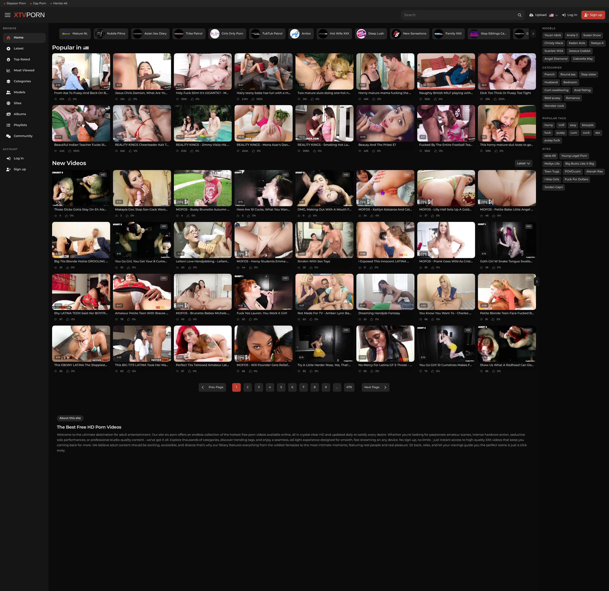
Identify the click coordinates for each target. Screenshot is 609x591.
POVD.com (573, 171)
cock (586, 133)
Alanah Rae (594, 171)
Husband (551, 82)
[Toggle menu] (7, 15)
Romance (573, 98)
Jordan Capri (554, 187)
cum (574, 133)
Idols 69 (550, 156)
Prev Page (216, 387)
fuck (548, 133)
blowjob (588, 125)
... (337, 387)
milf (561, 125)
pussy (561, 133)
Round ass (567, 74)
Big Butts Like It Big (579, 164)
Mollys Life (552, 164)
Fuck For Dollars (576, 179)
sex (597, 133)
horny (549, 125)
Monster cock (554, 106)
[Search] (520, 15)
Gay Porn (39, 3)
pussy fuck (552, 140)
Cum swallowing (557, 90)
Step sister (588, 74)
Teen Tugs (552, 171)
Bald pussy (552, 98)
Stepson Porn (16, 3)
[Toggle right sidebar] (537, 281)
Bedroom (570, 82)
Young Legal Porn (574, 156)
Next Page (371, 387)
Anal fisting (582, 90)
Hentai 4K (60, 3)
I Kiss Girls (552, 179)
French (550, 74)
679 (349, 387)
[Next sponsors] (533, 34)
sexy (573, 125)
